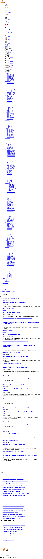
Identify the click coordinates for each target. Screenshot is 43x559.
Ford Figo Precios (10, 234)
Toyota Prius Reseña (10, 118)
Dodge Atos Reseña (10, 159)
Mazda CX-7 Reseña (10, 123)
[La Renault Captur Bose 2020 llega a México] (10, 512)
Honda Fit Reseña (10, 108)
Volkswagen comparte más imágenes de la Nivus (15, 302)
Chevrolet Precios (7, 183)
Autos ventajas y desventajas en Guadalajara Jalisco (14, 525)
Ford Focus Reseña (10, 135)
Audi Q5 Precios (9, 274)
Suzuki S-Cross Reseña (10, 142)
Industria (6, 280)
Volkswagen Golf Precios (11, 195)
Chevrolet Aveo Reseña (11, 82)
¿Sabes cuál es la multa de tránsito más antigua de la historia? (19, 401)
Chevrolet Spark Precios (11, 187)
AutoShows (7, 281)
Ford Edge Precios (10, 233)
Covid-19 (4, 286)
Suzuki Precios (7, 240)
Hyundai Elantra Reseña (11, 153)
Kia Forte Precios (9, 199)
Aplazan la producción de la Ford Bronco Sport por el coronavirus (20, 455)
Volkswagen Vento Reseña (11, 88)
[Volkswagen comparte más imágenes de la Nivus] (11, 298)
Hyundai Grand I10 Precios (11, 257)
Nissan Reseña (7, 73)
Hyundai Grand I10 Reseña (11, 154)
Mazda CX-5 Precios (10, 224)
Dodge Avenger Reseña (11, 161)
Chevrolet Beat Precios (10, 185)
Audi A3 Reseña (9, 170)
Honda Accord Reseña (10, 106)
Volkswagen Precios (8, 190)
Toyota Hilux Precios (10, 219)
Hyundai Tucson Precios (11, 255)
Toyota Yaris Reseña (10, 119)
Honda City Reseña (10, 109)
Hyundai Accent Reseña (11, 150)
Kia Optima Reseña (10, 102)
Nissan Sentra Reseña (10, 77)
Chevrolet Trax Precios (10, 186)
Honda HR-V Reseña (10, 110)
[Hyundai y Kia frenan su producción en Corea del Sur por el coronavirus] (15, 485)
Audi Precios (7, 272)
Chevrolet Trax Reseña (10, 84)
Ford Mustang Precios (10, 238)
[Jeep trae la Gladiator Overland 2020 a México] (11, 499)
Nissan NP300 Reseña (10, 76)
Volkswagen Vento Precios (11, 191)
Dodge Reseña (7, 157)
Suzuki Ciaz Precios (10, 246)
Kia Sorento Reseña (10, 100)
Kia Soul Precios (9, 201)
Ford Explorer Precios (10, 239)
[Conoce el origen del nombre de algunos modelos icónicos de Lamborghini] (15, 341)
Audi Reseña (7, 169)
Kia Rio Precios (9, 198)
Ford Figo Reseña (10, 132)
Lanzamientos (7, 279)
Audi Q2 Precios (9, 276)
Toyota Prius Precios (10, 220)
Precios (4, 175)
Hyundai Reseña (7, 149)
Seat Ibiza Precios (10, 248)
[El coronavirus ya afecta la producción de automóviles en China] (13, 489)
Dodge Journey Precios (10, 263)
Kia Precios (6, 197)
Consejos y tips (5, 283)
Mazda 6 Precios (9, 229)
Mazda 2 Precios (9, 228)
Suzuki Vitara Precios (10, 243)
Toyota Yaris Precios (10, 221)
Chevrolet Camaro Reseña (11, 86)
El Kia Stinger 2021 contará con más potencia (15, 444)
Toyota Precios (7, 214)
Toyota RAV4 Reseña (10, 114)
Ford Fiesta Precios (10, 235)
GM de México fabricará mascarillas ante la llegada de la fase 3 (20, 378)
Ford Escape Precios (10, 231)
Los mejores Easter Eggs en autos (12, 334)
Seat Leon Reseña (10, 145)
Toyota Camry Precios (10, 217)
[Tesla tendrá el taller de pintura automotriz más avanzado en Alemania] (14, 384)
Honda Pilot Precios (10, 213)
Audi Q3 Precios (9, 275)
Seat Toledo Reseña (10, 146)
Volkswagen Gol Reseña (11, 91)
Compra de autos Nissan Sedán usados (11, 533)
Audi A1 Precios (9, 277)
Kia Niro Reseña (9, 101)
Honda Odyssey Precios (11, 210)
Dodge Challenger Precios (11, 264)
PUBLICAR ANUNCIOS (13, 291)
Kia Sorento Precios (10, 202)
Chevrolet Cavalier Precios (11, 188)
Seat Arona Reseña (10, 148)
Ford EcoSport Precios (10, 232)
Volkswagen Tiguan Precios (11, 193)
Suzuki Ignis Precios (10, 244)
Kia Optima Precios (10, 204)
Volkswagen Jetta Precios (11, 192)
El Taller (4, 287)
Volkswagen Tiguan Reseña (11, 90)
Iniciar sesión (2, 291)
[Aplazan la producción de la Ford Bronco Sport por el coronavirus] (14, 451)
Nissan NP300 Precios (10, 178)
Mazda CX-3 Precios (10, 227)
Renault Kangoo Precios (11, 270)
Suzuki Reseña (7, 138)
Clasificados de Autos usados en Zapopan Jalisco (13, 529)
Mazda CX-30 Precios (10, 226)
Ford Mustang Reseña (10, 136)
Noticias (4, 278)
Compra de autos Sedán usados (9, 535)
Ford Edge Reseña (10, 131)
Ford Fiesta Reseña (10, 133)
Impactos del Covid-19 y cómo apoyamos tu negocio (16, 424)
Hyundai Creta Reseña (10, 151)
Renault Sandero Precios (11, 268)
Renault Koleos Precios (10, 271)
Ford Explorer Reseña (10, 137)
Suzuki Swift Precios (10, 241)
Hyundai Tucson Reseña (11, 152)
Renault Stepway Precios (11, 269)
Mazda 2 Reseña (9, 125)
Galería (6, 282)
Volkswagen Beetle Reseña (11, 94)
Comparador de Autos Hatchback (10, 531)
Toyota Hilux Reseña (10, 117)
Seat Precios (7, 247)
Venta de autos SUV (7, 538)
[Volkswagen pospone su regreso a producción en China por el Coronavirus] (15, 481)
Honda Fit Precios (10, 211)
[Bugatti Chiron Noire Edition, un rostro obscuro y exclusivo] (13, 508)
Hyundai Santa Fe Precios (11, 258)
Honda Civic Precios (10, 208)
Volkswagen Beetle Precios (11, 196)
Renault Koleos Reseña (10, 168)
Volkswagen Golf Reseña (11, 93)
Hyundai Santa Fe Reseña (11, 155)
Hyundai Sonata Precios (11, 259)
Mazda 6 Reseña (9, 126)
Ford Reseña (7, 128)
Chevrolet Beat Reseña (10, 83)
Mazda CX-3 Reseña (10, 124)
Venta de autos (5, 4)
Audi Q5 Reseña (9, 171)
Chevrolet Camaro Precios (11, 189)
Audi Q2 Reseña (9, 173)
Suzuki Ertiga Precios (10, 242)
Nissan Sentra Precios (10, 179)
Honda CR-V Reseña (10, 104)
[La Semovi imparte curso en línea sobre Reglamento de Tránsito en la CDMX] (16, 407)
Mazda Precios (7, 222)
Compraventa (7, 284)
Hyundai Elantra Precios (11, 256)
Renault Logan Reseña (10, 164)
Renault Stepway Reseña (11, 166)
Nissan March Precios (10, 177)
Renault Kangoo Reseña (11, 167)
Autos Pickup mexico (7, 523)
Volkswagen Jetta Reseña (11, 89)
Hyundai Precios (7, 252)
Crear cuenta (7, 291)
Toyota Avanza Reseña (10, 116)
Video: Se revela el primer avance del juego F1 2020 (16, 367)
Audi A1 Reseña (9, 174)
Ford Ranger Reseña (10, 134)
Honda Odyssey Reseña (11, 107)
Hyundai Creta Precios (10, 254)
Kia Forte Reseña (9, 97)
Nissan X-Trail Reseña (10, 79)
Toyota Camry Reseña (10, 115)
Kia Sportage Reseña (10, 98)
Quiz (5, 288)
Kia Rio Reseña (9, 96)
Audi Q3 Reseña (9, 172)
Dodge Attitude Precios (10, 261)
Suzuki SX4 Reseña (10, 141)
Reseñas (4, 72)
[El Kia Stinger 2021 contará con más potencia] (11, 440)
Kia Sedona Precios (10, 205)
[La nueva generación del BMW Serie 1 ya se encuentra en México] (14, 516)
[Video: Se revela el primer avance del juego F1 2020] (12, 363)
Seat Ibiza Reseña (10, 144)
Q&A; (6, 289)
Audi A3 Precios (9, 273)
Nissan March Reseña (10, 75)
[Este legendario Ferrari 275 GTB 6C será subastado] (11, 352)
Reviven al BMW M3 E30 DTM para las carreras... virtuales (19, 434)
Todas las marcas (5, 47)
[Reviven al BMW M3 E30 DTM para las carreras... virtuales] (13, 429)
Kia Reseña (6, 95)
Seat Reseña (7, 143)
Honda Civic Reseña (10, 105)
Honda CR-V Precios (10, 207)
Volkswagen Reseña (8, 87)
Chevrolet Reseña (7, 81)
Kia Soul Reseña (9, 99)
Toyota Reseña (7, 112)
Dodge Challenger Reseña (11, 160)
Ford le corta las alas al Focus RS (11, 312)
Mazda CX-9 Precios (10, 225)
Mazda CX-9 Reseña (10, 122)
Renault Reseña (7, 162)
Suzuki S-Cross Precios (10, 245)
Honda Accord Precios (10, 209)
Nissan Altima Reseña (10, 80)
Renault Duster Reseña (10, 163)
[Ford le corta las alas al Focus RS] (8, 308)
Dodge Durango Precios (11, 262)
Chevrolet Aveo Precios (11, 184)
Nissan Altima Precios (10, 182)
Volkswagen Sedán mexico (8, 540)
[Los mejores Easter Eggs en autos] (8, 330)
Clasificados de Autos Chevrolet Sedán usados (12, 527)
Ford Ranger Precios (10, 236)
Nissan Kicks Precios (10, 180)
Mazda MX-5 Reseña (10, 127)
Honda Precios (7, 206)
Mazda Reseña (7, 120)
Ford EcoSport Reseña (10, 130)
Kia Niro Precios (9, 203)
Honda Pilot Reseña (10, 111)
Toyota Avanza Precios (10, 218)
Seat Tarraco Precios (10, 250)
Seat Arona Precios (10, 251)
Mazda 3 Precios (9, 223)
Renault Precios (7, 266)
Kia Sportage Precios (10, 200)
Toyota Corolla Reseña (10, 113)
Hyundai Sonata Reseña (11, 156)
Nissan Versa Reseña (10, 74)
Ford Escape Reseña (10, 129)
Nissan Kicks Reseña (10, 78)
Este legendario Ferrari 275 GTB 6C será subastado (16, 356)
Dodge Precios (7, 260)
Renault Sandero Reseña (11, 165)
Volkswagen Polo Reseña (11, 92)
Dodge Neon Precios (10, 265)
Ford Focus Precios (10, 237)
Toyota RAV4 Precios (10, 216)
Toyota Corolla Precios (10, 215)
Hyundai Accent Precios (11, 253)
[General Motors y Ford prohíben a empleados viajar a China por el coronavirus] (16, 493)
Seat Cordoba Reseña (10, 147)
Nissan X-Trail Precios (10, 181)
